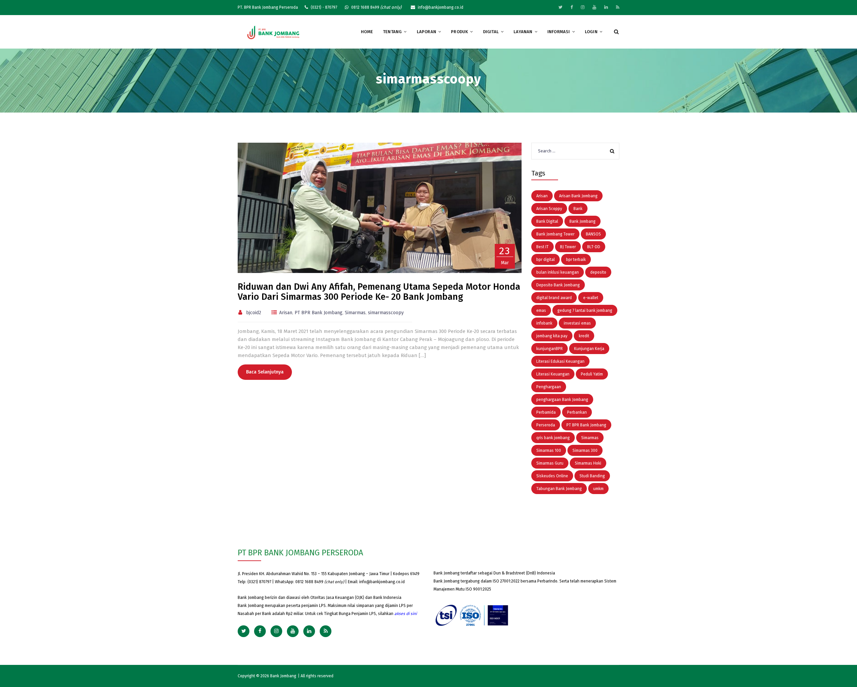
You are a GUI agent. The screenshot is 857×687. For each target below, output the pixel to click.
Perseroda (545, 425)
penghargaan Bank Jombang (562, 399)
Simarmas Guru (549, 463)
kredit (584, 336)
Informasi (558, 31)
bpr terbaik (576, 259)
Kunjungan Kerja (589, 348)
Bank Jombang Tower (555, 234)
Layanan (523, 31)
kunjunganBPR (549, 348)
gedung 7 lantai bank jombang (584, 310)
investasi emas (577, 323)
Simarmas (355, 313)
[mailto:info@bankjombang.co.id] (617, 7)
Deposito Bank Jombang (558, 285)
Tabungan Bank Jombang (559, 488)
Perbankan (577, 412)
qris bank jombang (553, 437)
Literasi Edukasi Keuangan (560, 361)
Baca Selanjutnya (265, 372)
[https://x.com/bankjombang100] (560, 7)
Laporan (426, 31)
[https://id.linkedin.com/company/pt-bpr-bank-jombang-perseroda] (606, 7)
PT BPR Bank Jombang (318, 313)
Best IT (542, 247)
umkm (598, 488)
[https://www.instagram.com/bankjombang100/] (583, 7)
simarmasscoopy (386, 313)
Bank (577, 208)
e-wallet (590, 297)
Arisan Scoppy (549, 208)
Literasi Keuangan (552, 374)
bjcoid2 (253, 313)
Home (367, 31)
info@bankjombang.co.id (382, 581)
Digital (491, 31)
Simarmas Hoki (588, 463)
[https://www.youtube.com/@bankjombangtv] (594, 7)
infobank (544, 323)
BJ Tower (568, 247)
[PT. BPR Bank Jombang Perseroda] (273, 32)
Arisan (285, 313)
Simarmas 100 (548, 450)
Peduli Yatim (592, 374)
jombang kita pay (551, 336)
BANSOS (593, 234)
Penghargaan (548, 387)
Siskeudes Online (552, 476)
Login (591, 31)
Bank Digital (547, 221)
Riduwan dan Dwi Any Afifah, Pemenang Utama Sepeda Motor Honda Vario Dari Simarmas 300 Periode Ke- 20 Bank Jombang (379, 291)
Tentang (392, 31)
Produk (459, 31)
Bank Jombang (582, 221)
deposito (598, 272)
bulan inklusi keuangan (557, 272)
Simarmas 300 (585, 450)
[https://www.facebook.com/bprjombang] (571, 7)
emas (541, 310)
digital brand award (554, 297)
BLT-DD (593, 247)
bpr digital (545, 259)
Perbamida (546, 412)
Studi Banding (592, 476)
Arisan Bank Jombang (578, 196)
